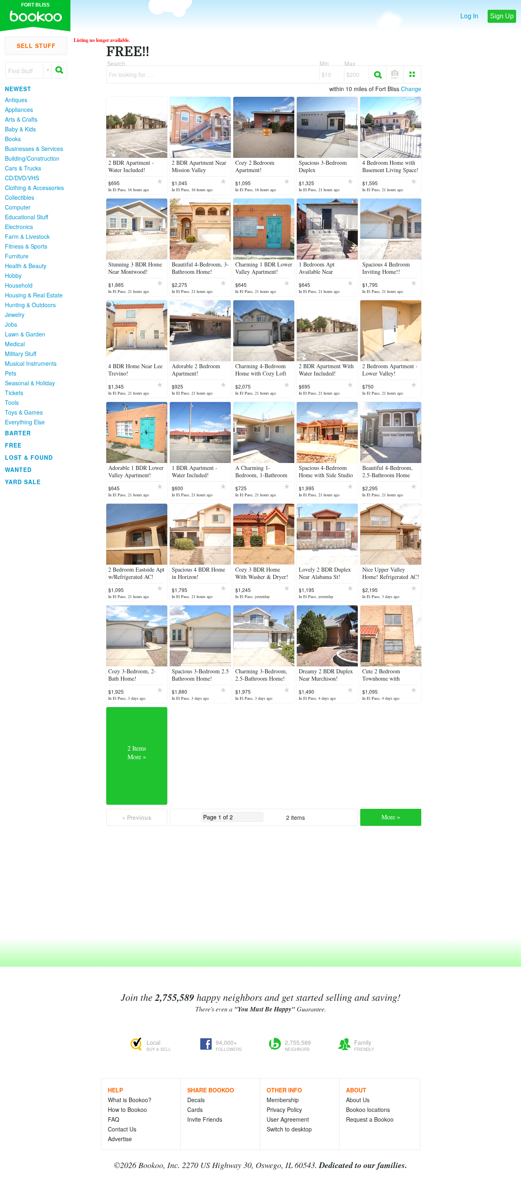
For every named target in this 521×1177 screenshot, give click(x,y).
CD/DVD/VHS (22, 178)
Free (13, 445)
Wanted (18, 469)
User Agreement (288, 1119)
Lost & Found (29, 457)
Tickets (14, 393)
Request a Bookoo (370, 1119)
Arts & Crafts (21, 119)
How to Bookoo (127, 1109)
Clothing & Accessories (34, 187)
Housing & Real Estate (34, 295)
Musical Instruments (31, 363)
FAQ (113, 1119)
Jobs (11, 324)
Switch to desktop (289, 1129)
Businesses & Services (34, 148)
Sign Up (502, 16)
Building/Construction (32, 158)
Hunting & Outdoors (30, 305)
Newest (18, 89)
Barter (18, 433)
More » (390, 816)
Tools (12, 402)
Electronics (19, 227)
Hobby (13, 275)
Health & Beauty (25, 266)
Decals (196, 1100)
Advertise (120, 1139)
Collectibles (19, 197)
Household (19, 285)
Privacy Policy (284, 1109)
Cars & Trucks (23, 168)
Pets (10, 373)
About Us (358, 1100)
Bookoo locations (368, 1109)
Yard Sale (23, 482)
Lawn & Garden (25, 334)
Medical (15, 344)
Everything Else (25, 422)
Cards (195, 1109)
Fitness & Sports (26, 246)
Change (411, 89)
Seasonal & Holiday (30, 383)
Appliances (19, 109)
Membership (283, 1100)
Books (13, 139)
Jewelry (14, 314)
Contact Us (122, 1129)
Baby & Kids (20, 129)
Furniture (16, 256)
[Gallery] (412, 74)
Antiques (16, 100)
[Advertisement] (32, 610)
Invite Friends (204, 1119)
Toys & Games (24, 412)
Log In (469, 16)
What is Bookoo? (129, 1100)
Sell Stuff (36, 45)
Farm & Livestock (27, 236)
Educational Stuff (26, 217)
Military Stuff (20, 353)
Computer (18, 207)
